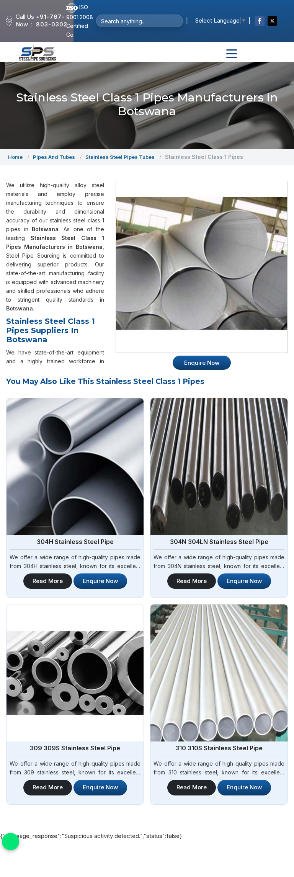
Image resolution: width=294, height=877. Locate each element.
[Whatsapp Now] (10, 841)
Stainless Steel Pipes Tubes (120, 157)
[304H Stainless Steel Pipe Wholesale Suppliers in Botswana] (75, 466)
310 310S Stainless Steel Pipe (219, 748)
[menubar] (231, 54)
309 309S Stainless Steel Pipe (75, 748)
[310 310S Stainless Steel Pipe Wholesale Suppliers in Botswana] (218, 672)
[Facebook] (260, 21)
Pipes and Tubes (54, 157)
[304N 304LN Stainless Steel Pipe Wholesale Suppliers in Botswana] (218, 466)
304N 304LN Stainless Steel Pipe (219, 541)
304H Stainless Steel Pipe (75, 541)
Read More (48, 581)
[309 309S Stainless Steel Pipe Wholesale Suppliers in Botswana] (75, 672)
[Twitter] (272, 21)
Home (15, 157)
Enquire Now (100, 581)
